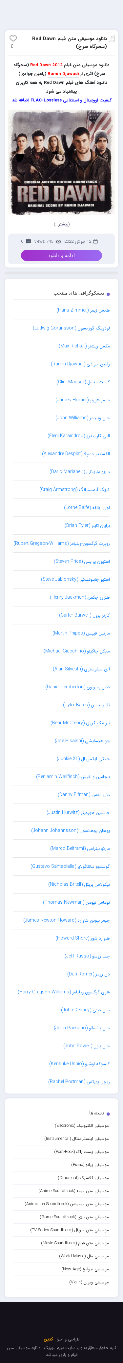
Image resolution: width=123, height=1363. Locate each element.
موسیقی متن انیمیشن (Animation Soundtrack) (67, 1204)
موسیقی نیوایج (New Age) (85, 1269)
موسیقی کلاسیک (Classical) (83, 1177)
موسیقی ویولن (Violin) (89, 1282)
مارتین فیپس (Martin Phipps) (81, 633)
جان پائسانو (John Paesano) (82, 1028)
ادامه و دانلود (61, 255)
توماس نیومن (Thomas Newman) (76, 902)
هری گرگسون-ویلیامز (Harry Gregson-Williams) (64, 992)
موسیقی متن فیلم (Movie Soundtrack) (75, 1243)
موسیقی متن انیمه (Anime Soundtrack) (73, 1190)
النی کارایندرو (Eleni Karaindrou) (79, 435)
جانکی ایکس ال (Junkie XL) (83, 758)
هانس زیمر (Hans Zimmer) (83, 310)
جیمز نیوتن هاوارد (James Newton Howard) (66, 920)
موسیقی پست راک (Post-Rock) (81, 1151)
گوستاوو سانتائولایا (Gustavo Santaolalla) (70, 866)
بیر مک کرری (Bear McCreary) (80, 723)
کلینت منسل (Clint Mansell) (83, 382)
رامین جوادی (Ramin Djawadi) (80, 364)
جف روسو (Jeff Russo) (87, 956)
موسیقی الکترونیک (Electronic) (82, 1125)
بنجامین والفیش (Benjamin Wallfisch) (73, 776)
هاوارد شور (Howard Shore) (82, 938)
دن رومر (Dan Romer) (88, 974)
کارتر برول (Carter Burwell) (84, 615)
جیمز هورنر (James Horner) (82, 400)
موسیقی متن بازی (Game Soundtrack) (74, 1217)
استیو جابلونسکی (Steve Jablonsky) (75, 579)
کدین (48, 1339)
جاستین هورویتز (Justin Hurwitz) (78, 812)
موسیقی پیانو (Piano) (90, 1164)
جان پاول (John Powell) (86, 1045)
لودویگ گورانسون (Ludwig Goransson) (71, 328)
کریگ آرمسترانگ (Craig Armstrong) (74, 489)
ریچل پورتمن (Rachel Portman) (79, 1081)
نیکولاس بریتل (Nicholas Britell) (79, 884)
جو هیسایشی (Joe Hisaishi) (82, 740)
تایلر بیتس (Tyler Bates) (86, 705)
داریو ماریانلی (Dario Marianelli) (80, 471)
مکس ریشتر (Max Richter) (84, 346)
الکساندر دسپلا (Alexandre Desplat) (76, 453)
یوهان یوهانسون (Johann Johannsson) (70, 830)
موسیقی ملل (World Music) (84, 1256)
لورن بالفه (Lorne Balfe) (87, 507)
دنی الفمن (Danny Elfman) (84, 794)
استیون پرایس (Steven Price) (82, 561)
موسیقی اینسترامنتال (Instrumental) (76, 1138)
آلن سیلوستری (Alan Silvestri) (81, 669)
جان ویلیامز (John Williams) (82, 417)
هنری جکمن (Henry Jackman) (80, 597)
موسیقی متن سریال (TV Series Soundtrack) (69, 1230)
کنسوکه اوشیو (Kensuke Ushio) (79, 1063)
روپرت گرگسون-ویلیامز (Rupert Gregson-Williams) (61, 543)
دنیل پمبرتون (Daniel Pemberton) (77, 687)
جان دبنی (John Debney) (85, 1010)
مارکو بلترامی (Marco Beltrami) (80, 848)
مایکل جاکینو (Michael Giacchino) (77, 651)
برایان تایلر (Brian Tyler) (87, 525)
